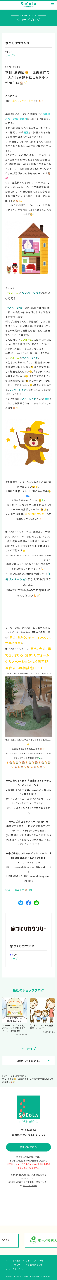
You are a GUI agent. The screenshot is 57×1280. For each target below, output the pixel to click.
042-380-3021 (30, 1185)
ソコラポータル (15, 1269)
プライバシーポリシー (35, 1260)
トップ (4, 1075)
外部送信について (34, 1264)
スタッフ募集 (14, 1260)
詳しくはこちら (28, 1147)
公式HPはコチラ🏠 (16, 889)
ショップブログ (17, 1075)
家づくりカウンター (22, 100)
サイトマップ (14, 1264)
